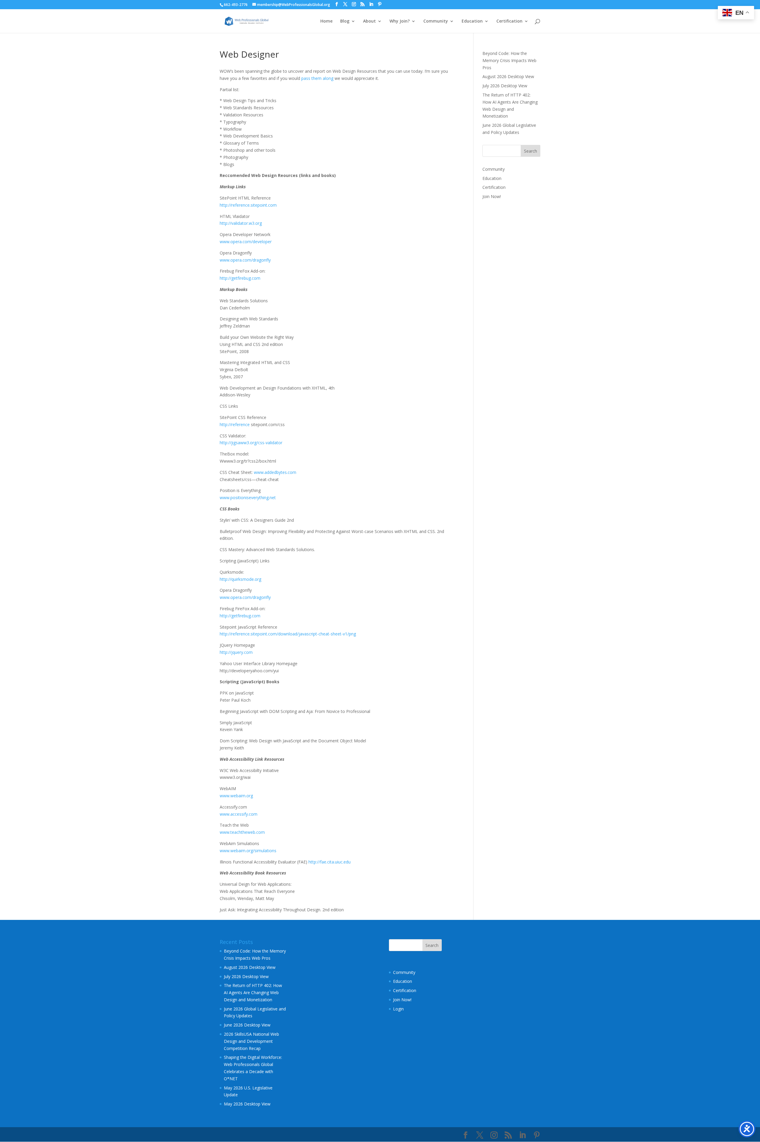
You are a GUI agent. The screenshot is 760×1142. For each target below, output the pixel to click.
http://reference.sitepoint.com (248, 205)
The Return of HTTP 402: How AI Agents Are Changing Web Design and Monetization (253, 992)
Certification (509, 21)
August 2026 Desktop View (508, 76)
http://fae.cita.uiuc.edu (329, 862)
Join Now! (491, 196)
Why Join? (400, 21)
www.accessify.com (238, 814)
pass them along (317, 78)
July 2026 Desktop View (504, 85)
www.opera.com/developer (246, 241)
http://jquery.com (236, 652)
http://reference (235, 424)
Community (435, 21)
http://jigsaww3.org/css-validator (251, 442)
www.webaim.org (236, 795)
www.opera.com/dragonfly (245, 260)
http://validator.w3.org (241, 223)
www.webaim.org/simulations (248, 850)
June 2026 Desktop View (247, 1025)
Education (472, 21)
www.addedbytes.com (275, 472)
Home (326, 21)
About (369, 21)
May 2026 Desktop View (247, 1104)
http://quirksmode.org (240, 579)
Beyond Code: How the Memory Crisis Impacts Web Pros (509, 60)
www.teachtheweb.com (242, 832)
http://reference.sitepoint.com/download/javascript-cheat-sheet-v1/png (288, 634)
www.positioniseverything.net (248, 497)
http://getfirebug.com (240, 278)
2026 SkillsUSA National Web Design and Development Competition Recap (251, 1041)
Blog (344, 21)
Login (398, 1009)
